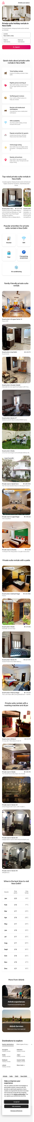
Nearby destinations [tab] (8, 1044)
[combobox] (16, 36)
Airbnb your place (24, 3)
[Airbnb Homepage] (3, 3)
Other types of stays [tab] (22, 1044)
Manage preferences (16, 1111)
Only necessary (16, 1106)
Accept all (16, 1102)
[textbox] (9, 42)
